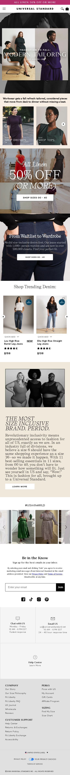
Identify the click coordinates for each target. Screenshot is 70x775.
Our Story (10, 689)
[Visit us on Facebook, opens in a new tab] (23, 599)
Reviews (9, 713)
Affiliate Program (50, 701)
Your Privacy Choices (45, 759)
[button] (63, 125)
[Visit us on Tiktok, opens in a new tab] (31, 599)
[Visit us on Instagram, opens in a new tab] (39, 599)
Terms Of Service (35, 764)
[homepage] (35, 9)
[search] (62, 9)
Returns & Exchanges (16, 727)
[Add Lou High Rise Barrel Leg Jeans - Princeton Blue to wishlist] (30, 299)
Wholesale (10, 709)
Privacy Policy (38, 574)
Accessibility (11, 739)
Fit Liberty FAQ (12, 701)
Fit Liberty (10, 697)
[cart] (67, 8)
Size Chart (47, 715)
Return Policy (12, 731)
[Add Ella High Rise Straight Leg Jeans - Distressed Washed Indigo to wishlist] (63, 299)
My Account (48, 693)
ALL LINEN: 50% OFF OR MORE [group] (35, 2)
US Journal (10, 705)
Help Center (11, 723)
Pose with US (49, 689)
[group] (18, 125)
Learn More (16, 487)
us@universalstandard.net (53, 626)
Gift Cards (47, 697)
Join (60, 587)
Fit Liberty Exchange (15, 735)
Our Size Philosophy (15, 693)
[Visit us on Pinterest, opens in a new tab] (47, 599)
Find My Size (48, 711)
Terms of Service (55, 574)
